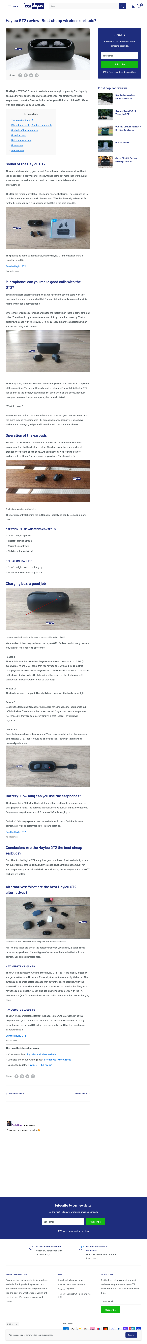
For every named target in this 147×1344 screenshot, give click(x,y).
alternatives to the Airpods (57, 1059)
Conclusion (17, 145)
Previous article (16, 1093)
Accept (131, 1335)
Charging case (18, 135)
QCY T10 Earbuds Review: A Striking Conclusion (128, 128)
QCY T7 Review (122, 142)
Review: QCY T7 (66, 1289)
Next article (81, 1093)
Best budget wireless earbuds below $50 (125, 97)
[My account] (133, 6)
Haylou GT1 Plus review (40, 1064)
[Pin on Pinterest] (26, 75)
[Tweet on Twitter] (31, 75)
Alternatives (17, 150)
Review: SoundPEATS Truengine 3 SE (125, 112)
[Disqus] (73, 1156)
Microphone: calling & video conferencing (32, 125)
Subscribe (120, 64)
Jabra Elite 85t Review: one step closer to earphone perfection (126, 160)
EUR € (10, 1324)
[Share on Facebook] (20, 75)
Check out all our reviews (70, 1279)
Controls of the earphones (24, 130)
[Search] (122, 6)
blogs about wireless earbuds (41, 1054)
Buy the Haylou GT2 (16, 266)
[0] (139, 6)
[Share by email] (37, 75)
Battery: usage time (21, 140)
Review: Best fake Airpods (71, 1284)
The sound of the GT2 (22, 119)
